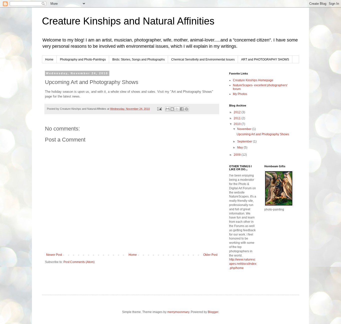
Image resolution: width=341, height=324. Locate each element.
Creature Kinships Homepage (253, 80)
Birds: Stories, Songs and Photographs (138, 59)
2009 (237, 154)
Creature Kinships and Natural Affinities (128, 21)
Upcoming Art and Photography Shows (263, 134)
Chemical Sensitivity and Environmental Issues (203, 59)
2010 (237, 124)
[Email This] (167, 109)
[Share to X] (176, 109)
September (245, 141)
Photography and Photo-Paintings (83, 59)
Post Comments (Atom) (79, 262)
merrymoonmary (178, 312)
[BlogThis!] (172, 109)
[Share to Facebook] (181, 109)
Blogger (213, 312)
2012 (237, 112)
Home (49, 59)
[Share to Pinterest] (186, 109)
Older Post (210, 254)
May (240, 147)
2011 (237, 118)
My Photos (240, 94)
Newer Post (54, 254)
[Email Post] (159, 108)
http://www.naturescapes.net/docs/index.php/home (242, 264)
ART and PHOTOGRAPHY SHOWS (265, 59)
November (244, 129)
